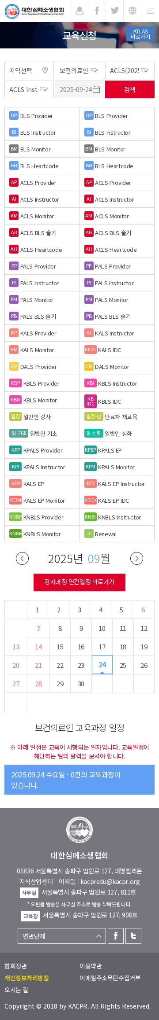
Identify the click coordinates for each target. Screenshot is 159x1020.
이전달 (22, 558)
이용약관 (91, 965)
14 (38, 646)
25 (123, 665)
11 (123, 628)
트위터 (133, 935)
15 (60, 646)
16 (81, 646)
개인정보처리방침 (26, 977)
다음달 (136, 558)
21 (38, 665)
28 (38, 683)
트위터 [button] (114, 11)
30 (81, 683)
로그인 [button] (79, 11)
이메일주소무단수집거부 (110, 977)
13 (15, 646)
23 (81, 665)
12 (143, 628)
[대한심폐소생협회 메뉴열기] (150, 11)
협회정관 (15, 965)
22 (60, 665)
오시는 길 (16, 989)
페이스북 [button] (97, 11)
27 (15, 683)
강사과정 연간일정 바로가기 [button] (79, 581)
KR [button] (132, 11)
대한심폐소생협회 (34, 11)
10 (101, 628)
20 (15, 665)
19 (143, 646)
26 (143, 665)
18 (123, 646)
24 (102, 664)
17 (101, 646)
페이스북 (115, 935)
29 (60, 683)
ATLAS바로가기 (140, 33)
